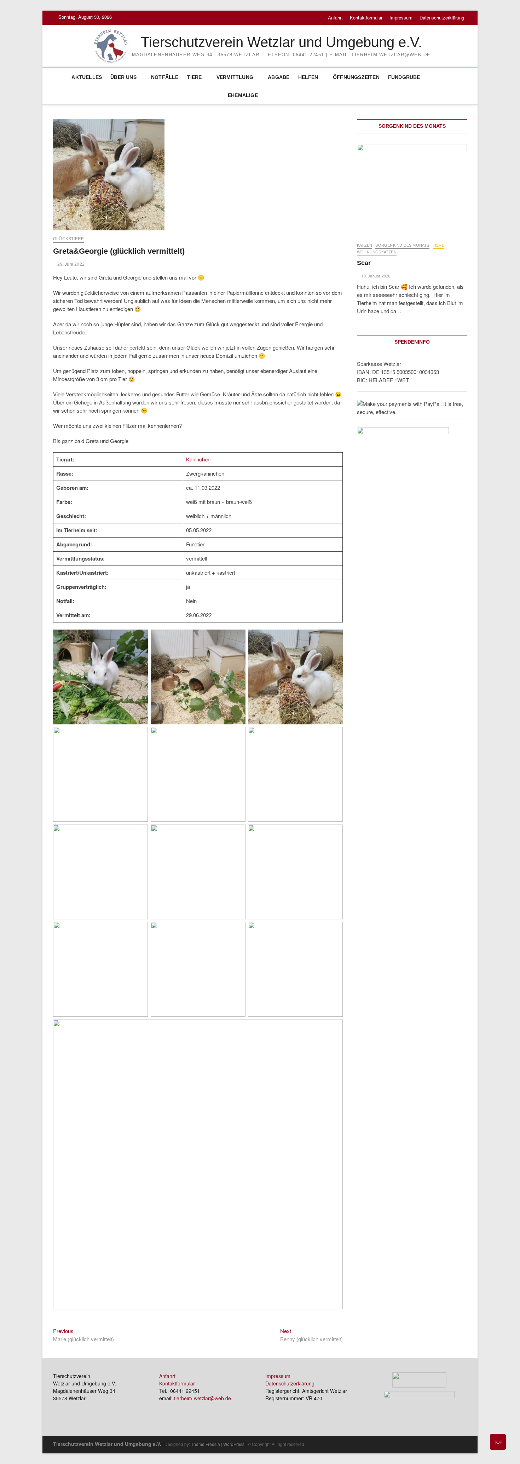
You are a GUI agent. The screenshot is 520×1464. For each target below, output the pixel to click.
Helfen (308, 77)
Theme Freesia (205, 1444)
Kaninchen (198, 459)
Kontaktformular (366, 17)
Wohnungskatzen (377, 252)
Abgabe (278, 77)
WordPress (233, 1444)
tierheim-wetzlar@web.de (202, 1398)
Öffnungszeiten (356, 77)
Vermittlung (234, 77)
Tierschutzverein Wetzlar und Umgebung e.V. (281, 42)
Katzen (364, 245)
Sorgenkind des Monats (402, 245)
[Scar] (412, 189)
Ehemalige (243, 95)
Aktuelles (86, 77)
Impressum (400, 17)
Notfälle (165, 77)
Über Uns (123, 77)
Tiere (194, 77)
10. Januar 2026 (375, 276)
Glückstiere (68, 238)
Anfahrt (335, 17)
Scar (364, 262)
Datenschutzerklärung (442, 17)
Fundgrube (404, 77)
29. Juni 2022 (70, 264)
